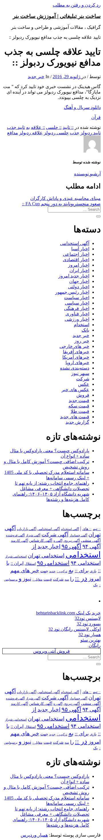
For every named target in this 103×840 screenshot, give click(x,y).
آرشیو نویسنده (87, 173)
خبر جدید (36, 76)
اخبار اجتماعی (76, 254)
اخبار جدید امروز (73, 275)
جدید (52, 571)
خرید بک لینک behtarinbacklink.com (68, 612)
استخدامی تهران (46, 556)
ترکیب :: (62, 571)
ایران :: (17, 563)
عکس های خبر (75, 389)
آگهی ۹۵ (71, 546)
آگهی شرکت (54, 534)
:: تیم (97, 529)
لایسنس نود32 (88, 618)
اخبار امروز (78, 265)
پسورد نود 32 (89, 623)
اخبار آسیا (80, 248)
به (28, 127)
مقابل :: (37, 579)
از (34, 546)
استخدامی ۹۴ (86, 563)
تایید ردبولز (90, 132)
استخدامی (83, 554)
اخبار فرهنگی (76, 308)
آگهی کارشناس (40, 541)
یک (95, 585)
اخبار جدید (48, 546)
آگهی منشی (91, 540)
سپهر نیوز (80, 373)
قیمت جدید (79, 400)
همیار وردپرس (34, 835)
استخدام (81, 324)
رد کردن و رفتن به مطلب (77, 5)
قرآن (96, 117)
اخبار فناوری (77, 313)
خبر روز (81, 340)
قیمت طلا (80, 411)
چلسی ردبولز (56, 132)
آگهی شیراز (33, 535)
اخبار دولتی (78, 286)
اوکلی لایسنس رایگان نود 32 (74, 629)
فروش (82, 395)
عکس (83, 384)
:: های (87, 529)
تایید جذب (16, 127)
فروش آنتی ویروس (51, 651)
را (72, 579)
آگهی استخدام (70, 529)
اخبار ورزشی (77, 319)
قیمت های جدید (74, 416)
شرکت (82, 378)
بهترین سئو (90, 640)
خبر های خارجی (74, 346)
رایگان (95, 645)
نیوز (27, 579)
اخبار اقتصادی (76, 259)
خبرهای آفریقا (76, 351)
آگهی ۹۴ (91, 546)
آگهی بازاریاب (26, 529)
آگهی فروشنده (15, 535)
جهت (44, 571)
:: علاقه (38, 127)
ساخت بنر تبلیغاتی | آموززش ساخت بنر (57, 16)
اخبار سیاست (76, 297)
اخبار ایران (79, 270)
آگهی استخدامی (74, 243)
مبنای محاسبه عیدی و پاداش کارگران (65, 198)
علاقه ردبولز (31, 132)
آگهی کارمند (19, 541)
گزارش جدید (77, 422)
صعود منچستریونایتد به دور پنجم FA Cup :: (61, 203)
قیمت (47, 579)
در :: (81, 578)
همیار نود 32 (89, 634)
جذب (74, 132)
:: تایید (68, 127)
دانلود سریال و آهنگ (82, 107)
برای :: (82, 570)
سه (67, 579)
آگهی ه (58, 540)
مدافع (12, 132)
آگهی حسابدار (78, 535)
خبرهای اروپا (77, 362)
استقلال (30, 564)
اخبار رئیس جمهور (72, 292)
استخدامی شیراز (16, 556)
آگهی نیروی (72, 541)
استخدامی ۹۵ (53, 563)
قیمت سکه (78, 405)
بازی (93, 571)
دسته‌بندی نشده (74, 368)
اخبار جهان (79, 281)
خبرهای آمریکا (75, 357)
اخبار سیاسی (77, 303)
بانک (85, 330)
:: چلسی (54, 127)
